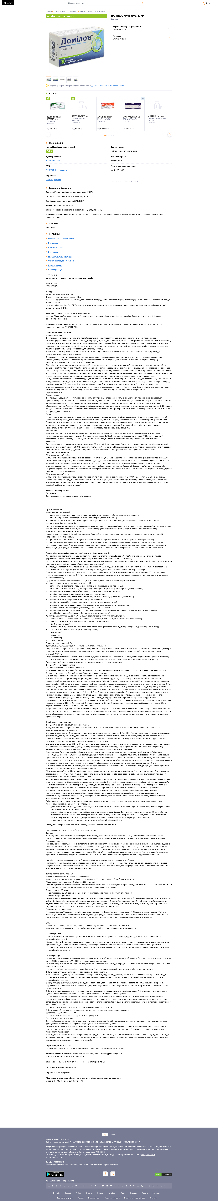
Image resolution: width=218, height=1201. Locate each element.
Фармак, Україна (53, 179)
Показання (53, 243)
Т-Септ (79, 1193)
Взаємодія (53, 252)
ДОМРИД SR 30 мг (131, 117)
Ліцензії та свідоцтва (65, 1198)
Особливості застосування (60, 256)
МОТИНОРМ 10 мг (156, 116)
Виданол (89, 1193)
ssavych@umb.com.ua (54, 1157)
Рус (113, 1134)
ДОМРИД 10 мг (104, 117)
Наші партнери (94, 1198)
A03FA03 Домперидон (56, 170)
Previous (48, 134)
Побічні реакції (55, 270)
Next (169, 134)
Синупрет (156, 1193)
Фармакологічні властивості (61, 239)
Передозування (55, 265)
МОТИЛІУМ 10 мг (80, 116)
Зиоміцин (133, 1193)
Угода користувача (112, 1198)
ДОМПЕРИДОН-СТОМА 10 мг (54, 118)
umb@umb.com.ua (148, 1155)
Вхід (208, 3)
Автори (81, 1198)
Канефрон (112, 1193)
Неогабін (56, 1193)
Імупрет (100, 1193)
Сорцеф (68, 1193)
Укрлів (123, 1193)
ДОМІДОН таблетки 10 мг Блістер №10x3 (107, 86)
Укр (105, 1134)
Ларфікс (145, 1193)
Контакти (153, 1198)
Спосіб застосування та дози (61, 261)
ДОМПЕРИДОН (53, 160)
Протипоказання (55, 247)
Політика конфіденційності (134, 1198)
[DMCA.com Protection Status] (163, 1175)
